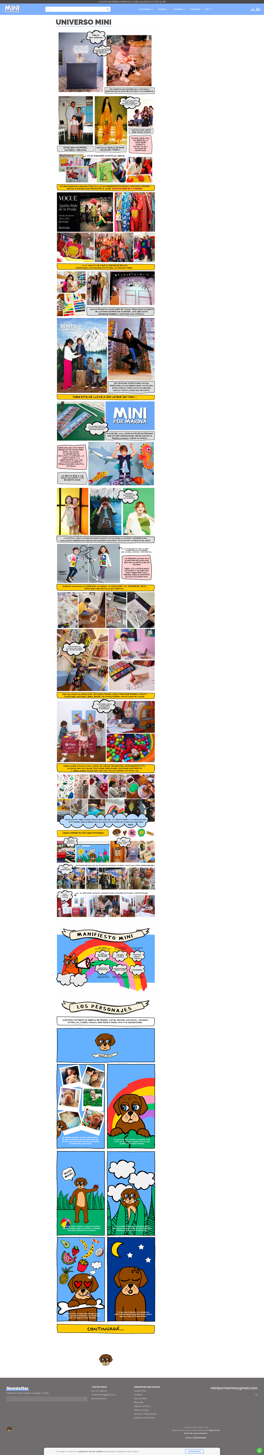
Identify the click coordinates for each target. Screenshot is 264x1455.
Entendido (194, 1451)
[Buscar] (107, 9)
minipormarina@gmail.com (104, 1395)
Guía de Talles (140, 1398)
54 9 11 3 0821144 (99, 1391)
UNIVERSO (195, 9)
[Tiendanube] (196, 1438)
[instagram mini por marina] (256, 1394)
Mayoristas (139, 1402)
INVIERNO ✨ (179, 9)
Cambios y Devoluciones (145, 1414)
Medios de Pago (141, 1410)
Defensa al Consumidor (144, 1418)
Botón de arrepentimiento (195, 1433)
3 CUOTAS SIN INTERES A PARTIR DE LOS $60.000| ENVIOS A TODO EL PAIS (132, 2)
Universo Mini (140, 1391)
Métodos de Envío (142, 1406)
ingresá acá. (214, 1430)
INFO (208, 9)
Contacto (138, 1395)
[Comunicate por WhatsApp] (259, 1450)
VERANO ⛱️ (163, 9)
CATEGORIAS (144, 9)
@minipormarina (99, 1398)
